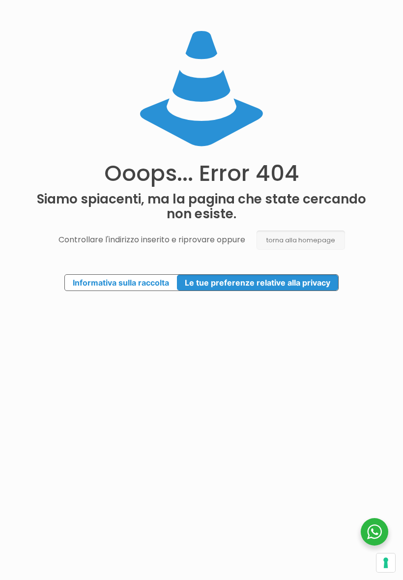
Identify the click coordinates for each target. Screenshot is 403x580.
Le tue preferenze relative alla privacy (257, 283)
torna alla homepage (300, 240)
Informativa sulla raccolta (121, 283)
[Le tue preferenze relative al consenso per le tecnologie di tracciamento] (385, 562)
